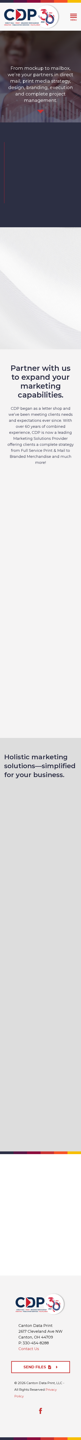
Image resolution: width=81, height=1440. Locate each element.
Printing (40, 527)
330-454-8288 (36, 1343)
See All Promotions (40, 314)
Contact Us (28, 1349)
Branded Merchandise (40, 598)
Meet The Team (36, 197)
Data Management (40, 668)
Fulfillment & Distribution (40, 703)
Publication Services (40, 633)
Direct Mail (41, 563)
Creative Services (40, 492)
